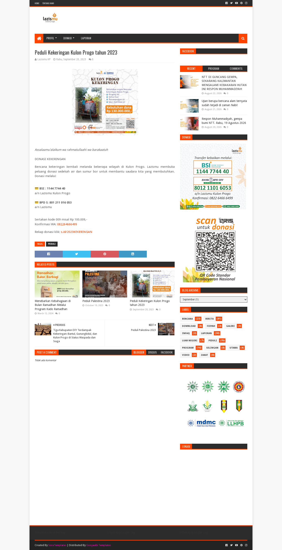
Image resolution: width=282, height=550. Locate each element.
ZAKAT (204, 355)
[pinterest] (241, 3)
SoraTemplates (57, 545)
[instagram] (245, 3)
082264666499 (67, 224)
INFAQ (186, 333)
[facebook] (227, 3)
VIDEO (186, 355)
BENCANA (187, 319)
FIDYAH (211, 326)
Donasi (67, 38)
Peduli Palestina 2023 (96, 301)
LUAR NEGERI (189, 340)
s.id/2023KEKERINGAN (76, 232)
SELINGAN (212, 347)
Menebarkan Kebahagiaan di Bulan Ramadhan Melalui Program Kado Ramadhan (53, 305)
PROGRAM (188, 347)
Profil (50, 38)
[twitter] (231, 3)
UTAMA (234, 347)
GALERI (230, 326)
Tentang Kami (48, 3)
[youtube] (236, 3)
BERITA (209, 319)
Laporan (86, 38)
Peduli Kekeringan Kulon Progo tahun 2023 (150, 303)
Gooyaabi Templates (98, 545)
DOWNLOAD (189, 326)
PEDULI (52, 244)
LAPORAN (206, 333)
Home (37, 3)
